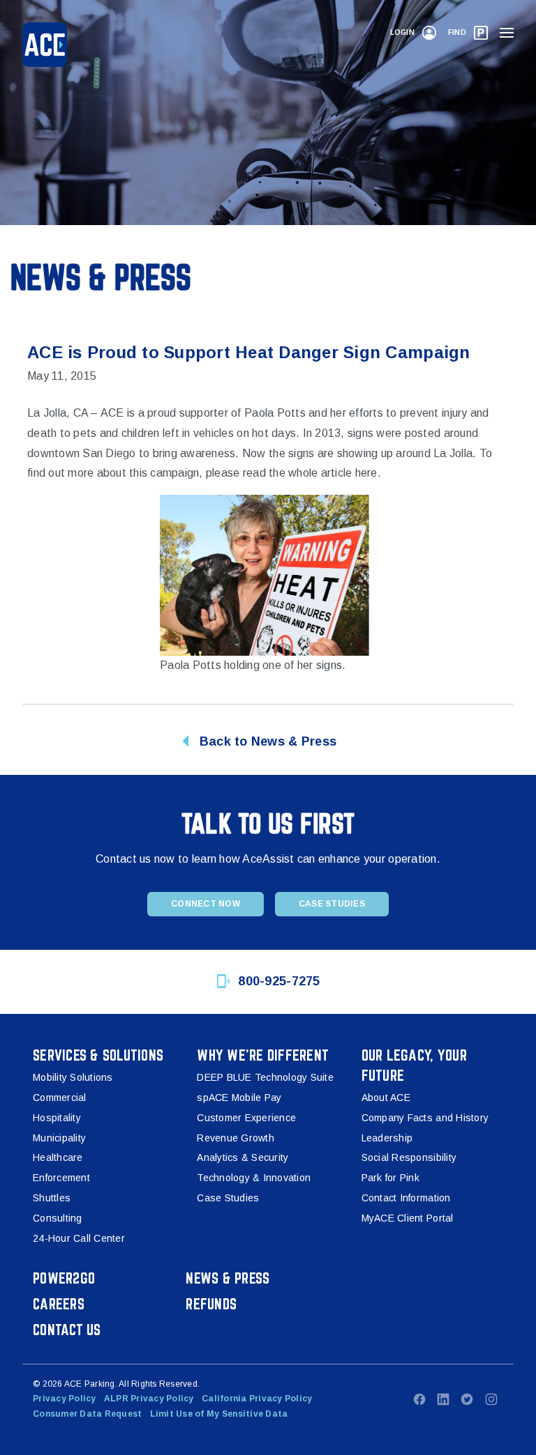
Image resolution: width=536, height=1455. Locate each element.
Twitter (467, 1399)
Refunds (211, 1303)
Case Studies (332, 904)
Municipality (59, 1138)
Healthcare (58, 1157)
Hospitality (57, 1117)
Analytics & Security (242, 1157)
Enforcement (61, 1177)
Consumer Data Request (87, 1414)
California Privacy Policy (257, 1398)
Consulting (57, 1218)
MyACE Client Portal (408, 1218)
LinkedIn (443, 1399)
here (366, 473)
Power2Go (64, 1278)
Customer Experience (246, 1117)
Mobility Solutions (73, 1077)
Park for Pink (390, 1177)
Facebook (419, 1399)
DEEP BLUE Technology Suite (265, 1077)
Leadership (387, 1138)
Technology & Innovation (254, 1177)
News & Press (227, 1278)
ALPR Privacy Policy (149, 1398)
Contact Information (406, 1197)
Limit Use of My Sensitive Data (219, 1414)
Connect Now (205, 904)
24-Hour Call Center (79, 1238)
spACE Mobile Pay (239, 1097)
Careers (58, 1303)
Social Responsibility (409, 1157)
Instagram (491, 1399)
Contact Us (67, 1329)
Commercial (60, 1097)
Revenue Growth (235, 1138)
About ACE (386, 1097)
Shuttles (51, 1197)
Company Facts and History (425, 1117)
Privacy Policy (64, 1398)
